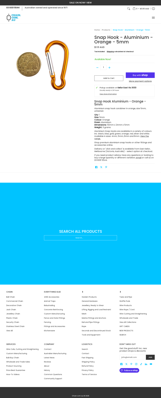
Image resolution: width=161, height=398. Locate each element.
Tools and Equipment (91, 335)
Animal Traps (49, 301)
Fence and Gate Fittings (54, 318)
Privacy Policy (88, 370)
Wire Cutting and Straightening (133, 313)
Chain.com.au (77, 396)
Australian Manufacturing (55, 353)
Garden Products (89, 297)
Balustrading (49, 305)
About (46, 366)
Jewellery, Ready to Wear (93, 305)
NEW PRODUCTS (126, 330)
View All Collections (127, 322)
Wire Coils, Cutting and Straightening (22, 349)
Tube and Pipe (125, 297)
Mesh (84, 313)
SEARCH (122, 335)
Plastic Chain (12, 318)
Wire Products (125, 305)
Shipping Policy (88, 362)
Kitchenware (49, 330)
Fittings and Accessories (54, 326)
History (47, 370)
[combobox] (80, 237)
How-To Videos (12, 374)
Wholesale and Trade (128, 318)
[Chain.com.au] (13, 18)
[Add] (109, 68)
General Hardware (89, 301)
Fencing (47, 322)
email (138, 157)
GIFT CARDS (124, 326)
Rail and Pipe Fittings (90, 322)
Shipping (110, 51)
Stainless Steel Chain (15, 326)
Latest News (49, 357)
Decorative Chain (14, 305)
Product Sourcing (13, 366)
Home (97, 30)
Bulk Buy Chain (12, 357)
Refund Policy (88, 366)
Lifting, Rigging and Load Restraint (96, 309)
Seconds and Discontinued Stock (96, 330)
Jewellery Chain (13, 313)
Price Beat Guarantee (15, 370)
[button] (96, 167)
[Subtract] (97, 68)
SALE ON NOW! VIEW (80, 2)
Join (150, 357)
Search (85, 349)
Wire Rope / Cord (126, 309)
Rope (84, 326)
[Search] (129, 8)
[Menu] (153, 18)
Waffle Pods (124, 301)
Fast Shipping (87, 357)
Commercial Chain (14, 301)
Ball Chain (10, 297)
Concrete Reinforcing (53, 309)
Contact (47, 349)
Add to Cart (108, 78)
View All (9, 330)
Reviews (47, 362)
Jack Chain (11, 309)
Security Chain (12, 322)
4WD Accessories (51, 297)
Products (106, 30)
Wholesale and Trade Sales (18, 362)
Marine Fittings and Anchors (94, 318)
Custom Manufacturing (54, 313)
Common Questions (53, 374)
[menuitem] (141, 8)
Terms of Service (89, 374)
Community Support (53, 378)
